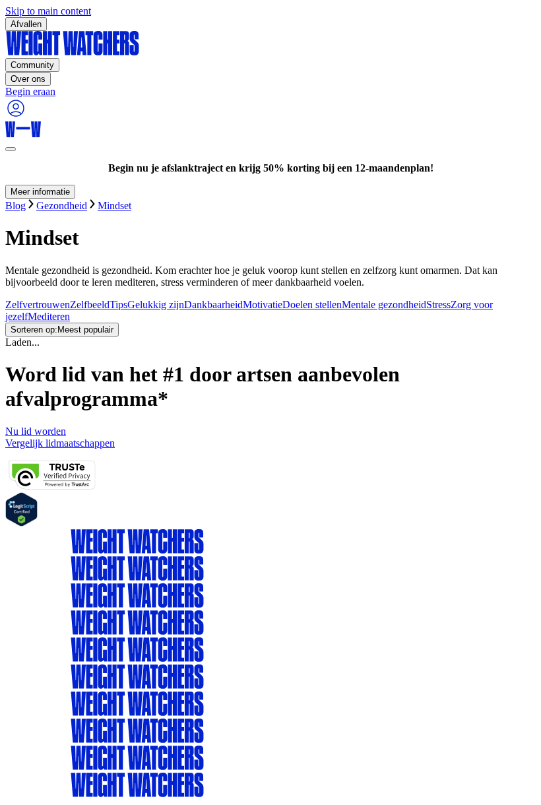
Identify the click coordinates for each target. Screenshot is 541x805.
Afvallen (26, 24)
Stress (438, 304)
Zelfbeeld (90, 304)
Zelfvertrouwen (37, 304)
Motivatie (262, 304)
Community (32, 65)
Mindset (114, 205)
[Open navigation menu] (10, 149)
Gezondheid (61, 205)
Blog (15, 205)
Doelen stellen (312, 304)
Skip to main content (48, 10)
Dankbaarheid (213, 304)
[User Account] (15, 115)
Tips (118, 304)
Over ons (28, 79)
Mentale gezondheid (384, 304)
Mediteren (49, 316)
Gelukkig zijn (155, 304)
